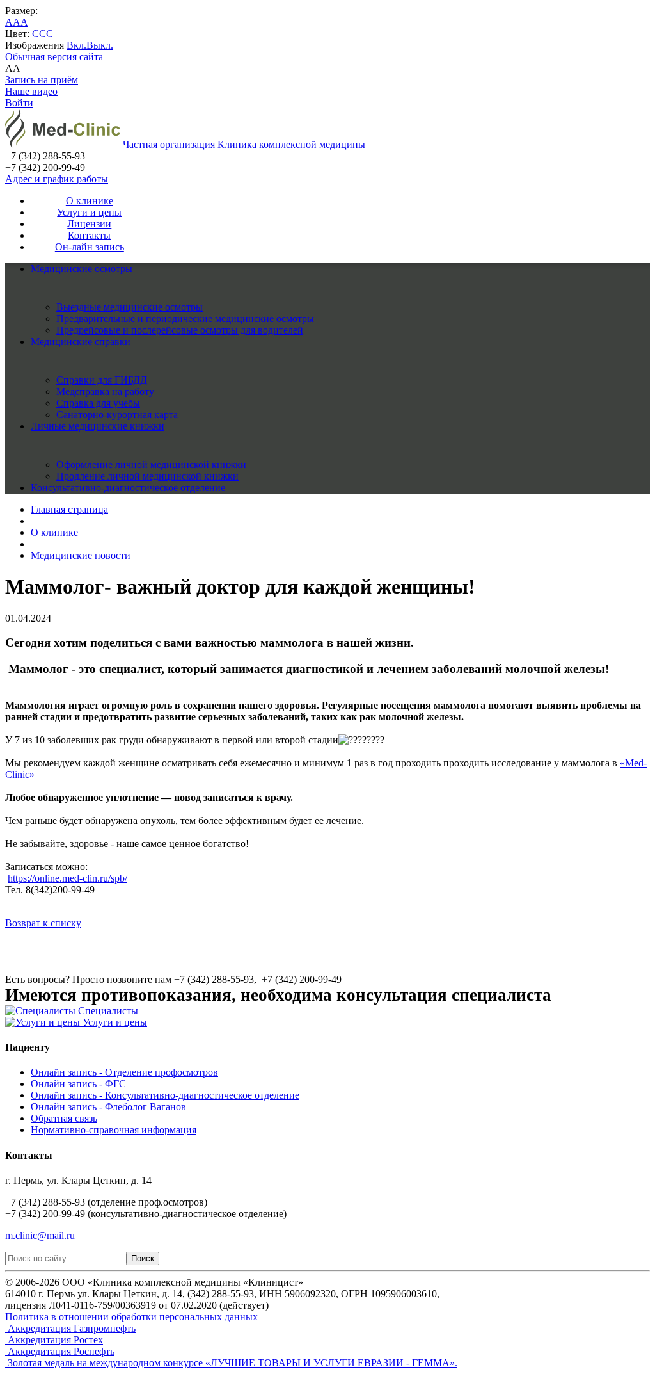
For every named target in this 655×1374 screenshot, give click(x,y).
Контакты (89, 235)
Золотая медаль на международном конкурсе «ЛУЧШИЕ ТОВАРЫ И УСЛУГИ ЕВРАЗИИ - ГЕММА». (231, 1362)
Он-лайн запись (89, 246)
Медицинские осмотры (81, 268)
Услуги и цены (89, 212)
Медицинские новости (80, 555)
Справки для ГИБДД (101, 380)
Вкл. (76, 45)
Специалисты (106, 1010)
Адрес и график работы (56, 179)
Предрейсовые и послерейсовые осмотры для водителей (179, 330)
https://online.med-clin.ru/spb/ (67, 878)
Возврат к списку (43, 922)
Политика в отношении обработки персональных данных (131, 1316)
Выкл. (99, 45)
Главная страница (69, 509)
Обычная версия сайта (54, 56)
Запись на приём (41, 79)
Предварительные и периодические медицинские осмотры (185, 318)
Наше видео (31, 91)
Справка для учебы (98, 403)
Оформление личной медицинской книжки (151, 464)
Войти (19, 102)
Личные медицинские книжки (97, 426)
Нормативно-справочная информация (113, 1129)
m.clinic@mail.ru (40, 1235)
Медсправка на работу (105, 391)
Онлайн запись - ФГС (78, 1083)
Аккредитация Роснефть (59, 1351)
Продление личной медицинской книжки (147, 476)
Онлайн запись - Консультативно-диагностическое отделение (165, 1095)
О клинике (89, 200)
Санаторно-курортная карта (117, 414)
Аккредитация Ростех (54, 1339)
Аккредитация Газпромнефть (70, 1328)
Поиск (142, 1258)
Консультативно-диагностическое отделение (128, 487)
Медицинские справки (80, 341)
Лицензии (89, 223)
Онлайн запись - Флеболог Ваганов (108, 1106)
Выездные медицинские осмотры (129, 307)
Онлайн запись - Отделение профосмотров (124, 1072)
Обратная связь (64, 1118)
